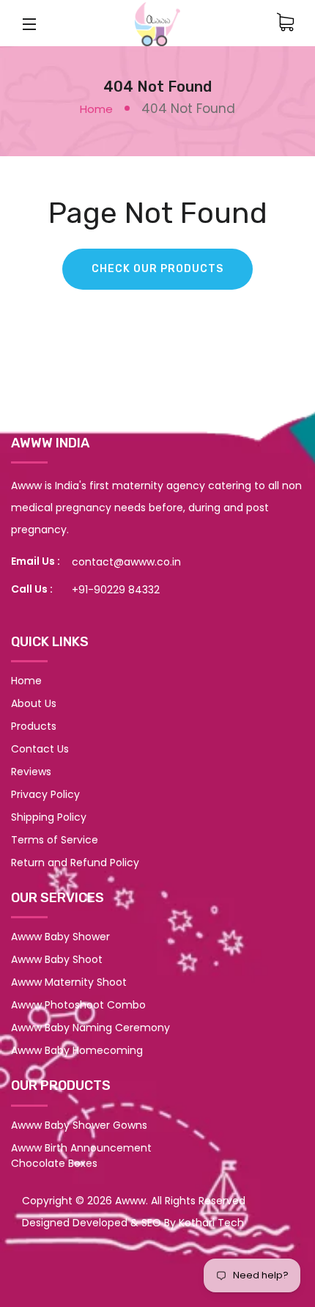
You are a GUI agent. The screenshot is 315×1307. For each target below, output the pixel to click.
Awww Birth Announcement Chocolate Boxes (81, 1156)
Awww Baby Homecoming (77, 1050)
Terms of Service (54, 839)
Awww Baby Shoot (57, 959)
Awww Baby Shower (60, 936)
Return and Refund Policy (75, 862)
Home (96, 109)
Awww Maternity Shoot (69, 982)
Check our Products (157, 269)
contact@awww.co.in (126, 561)
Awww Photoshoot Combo (78, 1004)
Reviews (31, 771)
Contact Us (40, 749)
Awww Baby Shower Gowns (79, 1125)
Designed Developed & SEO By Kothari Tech (133, 1222)
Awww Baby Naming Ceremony (90, 1027)
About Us (33, 703)
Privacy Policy (45, 794)
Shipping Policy (48, 817)
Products (33, 726)
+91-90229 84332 (116, 589)
